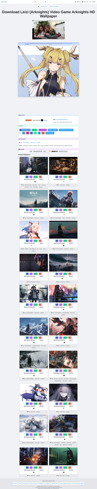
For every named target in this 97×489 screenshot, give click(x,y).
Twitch (55, 145)
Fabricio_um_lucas (37, 245)
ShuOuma (37, 214)
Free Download (25, 129)
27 (36, 240)
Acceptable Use (41, 483)
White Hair (57, 444)
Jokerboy (67, 408)
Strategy (66, 145)
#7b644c (56, 151)
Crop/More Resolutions (66, 129)
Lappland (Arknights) (36, 345)
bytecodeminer (66, 278)
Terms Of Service (33, 483)
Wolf (31, 187)
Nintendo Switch (60, 145)
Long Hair (74, 442)
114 (36, 176)
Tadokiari (67, 245)
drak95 (66, 214)
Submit (79, 1)
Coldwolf (67, 472)
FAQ (20, 483)
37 (65, 176)
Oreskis (45, 120)
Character (70, 145)
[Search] (46, 2)
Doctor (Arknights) (58, 312)
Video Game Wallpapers (54, 6)
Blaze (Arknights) (73, 378)
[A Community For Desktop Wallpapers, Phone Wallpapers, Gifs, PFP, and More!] (38, 6)
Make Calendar (53, 129)
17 (36, 304)
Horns (41, 248)
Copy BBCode (49, 133)
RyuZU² (67, 181)
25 (65, 240)
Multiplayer (46, 145)
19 (36, 337)
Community (85, 1)
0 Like (35, 129)
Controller (35, 145)
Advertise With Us (55, 483)
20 (36, 273)
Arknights (38, 142)
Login (90, 1)
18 (65, 403)
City (60, 444)
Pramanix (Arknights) (30, 442)
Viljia (37, 181)
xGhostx (37, 309)
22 (65, 273)
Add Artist (28, 120)
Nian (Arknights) (33, 248)
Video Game (35, 187)
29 (65, 209)
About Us (15, 483)
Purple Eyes (69, 442)
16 (36, 403)
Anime (44, 248)
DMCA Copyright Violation (65, 483)
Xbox (38, 145)
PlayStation (25, 145)
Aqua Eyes (61, 378)
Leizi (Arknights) (26, 142)
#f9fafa (47, 151)
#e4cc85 (50, 151)
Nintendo (30, 145)
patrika (67, 342)
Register (93, 1)
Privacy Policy (25, 483)
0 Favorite (43, 129)
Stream (42, 145)
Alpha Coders (4, 1)
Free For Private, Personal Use (61, 119)
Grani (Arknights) (57, 442)
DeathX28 (37, 439)
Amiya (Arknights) (59, 248)
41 (36, 209)
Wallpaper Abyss (44, 6)
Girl (37, 248)
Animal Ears (66, 378)
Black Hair (27, 187)
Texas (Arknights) (28, 345)
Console (51, 145)
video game (33, 142)
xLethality (37, 342)
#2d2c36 (53, 151)
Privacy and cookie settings (77, 483)
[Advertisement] (48, 105)
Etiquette (48, 483)
